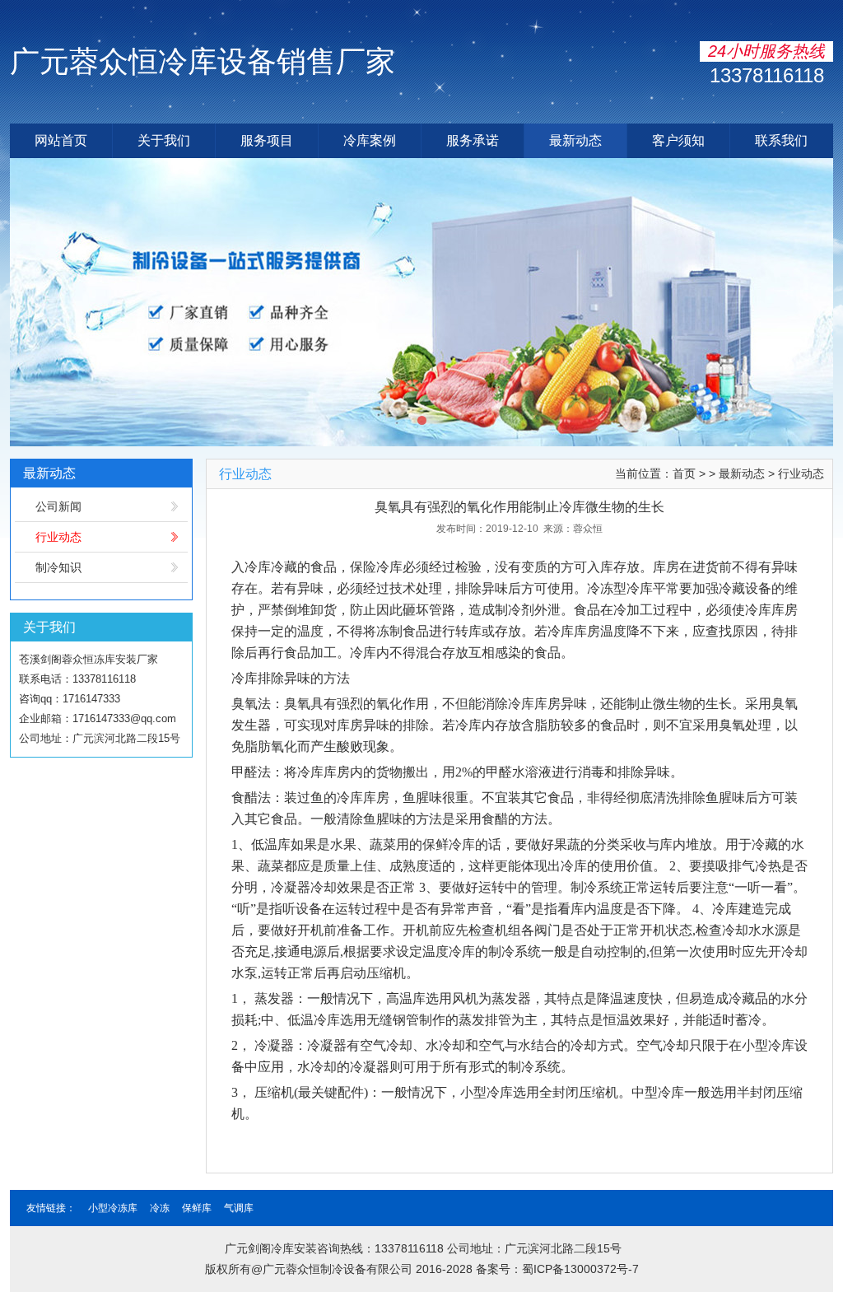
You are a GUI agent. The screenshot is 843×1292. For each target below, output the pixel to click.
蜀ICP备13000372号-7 (580, 1269)
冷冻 (160, 1208)
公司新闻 (58, 506)
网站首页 (61, 140)
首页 (684, 473)
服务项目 (266, 140)
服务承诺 (472, 140)
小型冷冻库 (112, 1208)
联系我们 (781, 140)
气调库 (239, 1208)
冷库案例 (369, 140)
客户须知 (678, 140)
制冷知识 (58, 567)
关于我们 (163, 140)
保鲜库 (197, 1208)
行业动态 (58, 536)
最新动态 (575, 140)
